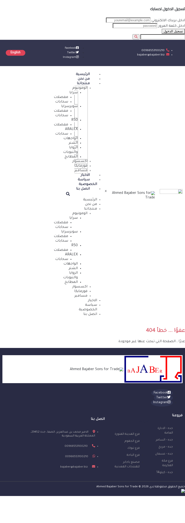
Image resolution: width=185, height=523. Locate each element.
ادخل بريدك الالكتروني (168, 21)
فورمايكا (80, 166)
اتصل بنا (83, 189)
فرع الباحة (133, 455)
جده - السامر (164, 440)
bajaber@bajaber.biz (151, 55)
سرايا (73, 93)
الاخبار (85, 175)
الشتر (73, 143)
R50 (74, 120)
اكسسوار (79, 161)
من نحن (84, 79)
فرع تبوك (133, 448)
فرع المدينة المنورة (127, 434)
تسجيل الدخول (173, 31)
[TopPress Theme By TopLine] (183, 492)
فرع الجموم (132, 441)
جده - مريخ (166, 447)
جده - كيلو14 (164, 472)
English (15, 52)
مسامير (80, 171)
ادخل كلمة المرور (171, 26)
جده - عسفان (164, 454)
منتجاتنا (83, 84)
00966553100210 (153, 50)
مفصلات (61, 97)
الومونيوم (79, 88)
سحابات (61, 102)
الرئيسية (83, 74)
